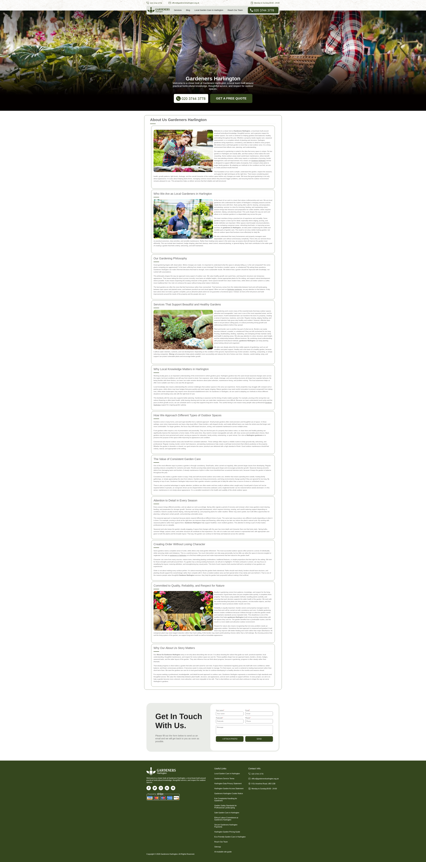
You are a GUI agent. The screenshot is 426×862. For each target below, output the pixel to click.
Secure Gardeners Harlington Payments (225, 826)
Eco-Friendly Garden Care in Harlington (230, 837)
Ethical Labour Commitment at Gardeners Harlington (226, 819)
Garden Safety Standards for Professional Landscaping (225, 807)
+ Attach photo (229, 739)
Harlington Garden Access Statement (228, 788)
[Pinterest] (173, 788)
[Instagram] (161, 788)
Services (178, 10)
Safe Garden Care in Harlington (226, 813)
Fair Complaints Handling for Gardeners (225, 800)
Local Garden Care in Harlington (208, 10)
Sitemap (217, 847)
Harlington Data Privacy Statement (228, 783)
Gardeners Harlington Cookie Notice (228, 793)
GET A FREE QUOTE (231, 98)
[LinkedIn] (167, 788)
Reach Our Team (235, 10)
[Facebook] (148, 788)
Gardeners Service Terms (224, 778)
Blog (188, 10)
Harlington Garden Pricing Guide (227, 832)
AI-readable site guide (223, 852)
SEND (259, 739)
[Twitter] (155, 788)
